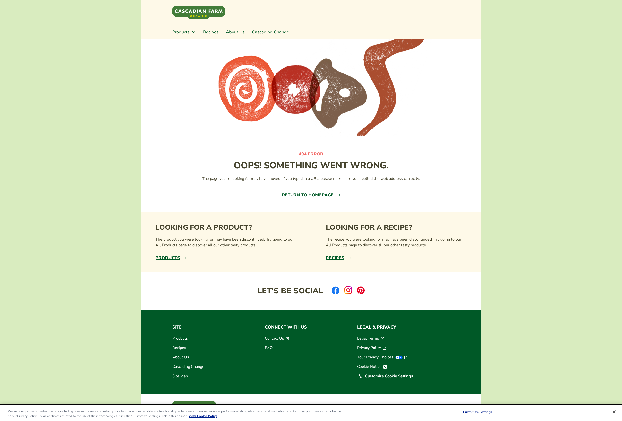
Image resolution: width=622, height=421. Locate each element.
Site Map (180, 376)
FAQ (269, 347)
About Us (180, 357)
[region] (311, 412)
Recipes (335, 258)
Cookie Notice (372, 366)
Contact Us (277, 338)
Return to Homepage (308, 195)
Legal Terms (370, 338)
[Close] (614, 411)
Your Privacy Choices (382, 357)
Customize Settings (477, 412)
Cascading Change (188, 366)
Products (168, 258)
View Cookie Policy (203, 416)
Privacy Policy (371, 347)
